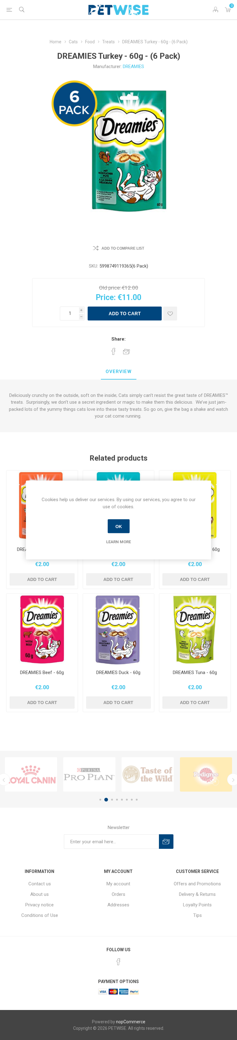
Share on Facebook (113, 351)
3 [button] (111, 799)
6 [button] (127, 800)
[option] (31, 774)
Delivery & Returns (197, 894)
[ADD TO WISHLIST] (170, 313)
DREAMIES (133, 66)
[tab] (118, 372)
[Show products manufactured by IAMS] (148, 774)
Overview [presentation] (119, 371)
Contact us (39, 884)
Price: (106, 297)
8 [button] (137, 800)
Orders (118, 894)
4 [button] (117, 800)
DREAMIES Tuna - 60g (195, 672)
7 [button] (132, 800)
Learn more (118, 541)
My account (118, 884)
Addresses (118, 905)
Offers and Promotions (197, 884)
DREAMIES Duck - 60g (118, 672)
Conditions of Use (39, 915)
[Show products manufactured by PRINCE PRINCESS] (31, 774)
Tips (197, 915)
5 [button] (122, 800)
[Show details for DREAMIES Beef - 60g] (42, 629)
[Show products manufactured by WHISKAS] (206, 774)
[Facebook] (118, 962)
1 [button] (100, 800)
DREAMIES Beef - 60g (42, 672)
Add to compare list (123, 248)
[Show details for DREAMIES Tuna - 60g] (195, 629)
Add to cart (125, 313)
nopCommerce (130, 1021)
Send (166, 841)
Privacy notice (39, 905)
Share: (118, 339)
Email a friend (126, 351)
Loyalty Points (197, 905)
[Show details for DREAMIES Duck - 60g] (118, 629)
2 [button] (105, 800)
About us (39, 894)
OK (118, 526)
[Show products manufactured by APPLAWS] (89, 774)
